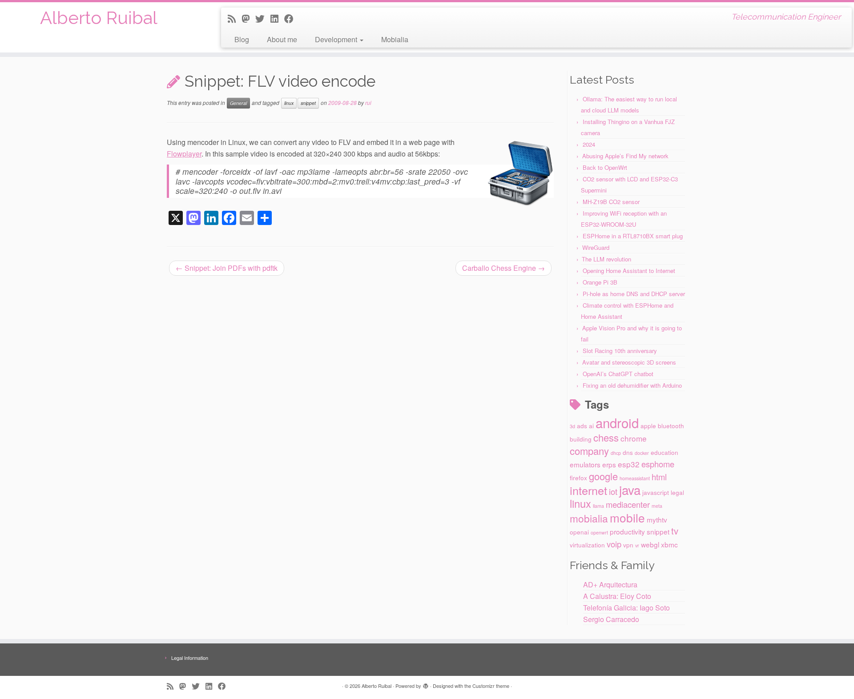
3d (572, 426)
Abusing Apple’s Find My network (625, 156)
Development (337, 39)
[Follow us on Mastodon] (248, 18)
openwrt (599, 532)
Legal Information (189, 657)
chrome (633, 438)
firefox (578, 477)
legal (677, 492)
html (659, 476)
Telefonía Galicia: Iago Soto (626, 608)
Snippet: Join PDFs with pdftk (227, 268)
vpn (628, 544)
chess (606, 437)
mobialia (589, 518)
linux (289, 103)
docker (642, 453)
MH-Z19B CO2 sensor (611, 201)
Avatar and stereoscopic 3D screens (629, 362)
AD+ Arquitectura (610, 584)
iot (613, 491)
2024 (589, 144)
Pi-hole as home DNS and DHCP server (634, 293)
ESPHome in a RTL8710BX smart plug (633, 236)
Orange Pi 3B (600, 282)
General (238, 103)
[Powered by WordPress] (426, 684)
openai (579, 531)
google (603, 476)
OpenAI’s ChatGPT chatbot (618, 374)
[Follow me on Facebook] (291, 18)
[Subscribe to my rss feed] (235, 18)
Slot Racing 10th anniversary (620, 350)
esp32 (629, 464)
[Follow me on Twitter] (262, 18)
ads (582, 425)
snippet (308, 103)
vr (637, 545)
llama (598, 505)
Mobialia (394, 39)
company (589, 451)
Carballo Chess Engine (503, 268)
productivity (627, 531)
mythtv (657, 519)
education (664, 452)
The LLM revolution (606, 259)
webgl (650, 544)
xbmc (669, 544)
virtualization (587, 544)
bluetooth (671, 425)
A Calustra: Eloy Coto (617, 596)
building (581, 438)
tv (674, 530)
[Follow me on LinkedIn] (277, 18)
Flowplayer (184, 154)
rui (368, 102)
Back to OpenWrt (605, 167)
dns (628, 452)
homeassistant (635, 478)
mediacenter (628, 504)
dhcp (616, 453)
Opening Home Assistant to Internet (629, 270)
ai (591, 425)
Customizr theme (490, 685)
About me (282, 39)
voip (614, 544)
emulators (585, 464)
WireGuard (595, 247)
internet (588, 490)
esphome (657, 464)
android (617, 422)
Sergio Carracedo (611, 619)
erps (609, 464)
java (629, 489)
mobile (627, 517)
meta (657, 505)
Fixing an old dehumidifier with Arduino (632, 385)
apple (648, 425)
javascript (655, 492)
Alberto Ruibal (98, 17)
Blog (241, 39)
